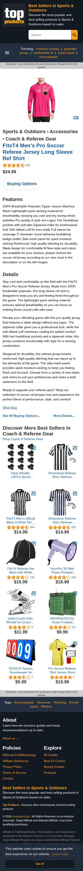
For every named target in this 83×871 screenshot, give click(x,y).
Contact (8, 778)
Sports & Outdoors (24, 131)
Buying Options (22, 183)
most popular (48, 56)
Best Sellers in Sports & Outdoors (35, 788)
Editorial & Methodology (19, 755)
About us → (11, 738)
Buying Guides (54, 766)
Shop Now (10, 407)
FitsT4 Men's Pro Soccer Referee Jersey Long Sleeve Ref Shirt (38, 151)
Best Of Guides (54, 761)
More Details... (64, 415)
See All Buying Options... (21, 415)
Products (50, 772)
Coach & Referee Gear (31, 139)
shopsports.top (21, 816)
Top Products (11, 805)
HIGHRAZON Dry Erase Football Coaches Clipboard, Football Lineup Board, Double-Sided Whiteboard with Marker (62, 620)
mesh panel (66, 53)
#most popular (24, 702)
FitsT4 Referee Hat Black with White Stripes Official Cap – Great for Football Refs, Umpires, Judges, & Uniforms (21, 570)
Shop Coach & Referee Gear (23, 439)
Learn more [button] (60, 854)
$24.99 (9, 171)
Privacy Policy (12, 766)
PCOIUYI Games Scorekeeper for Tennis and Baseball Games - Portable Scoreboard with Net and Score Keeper (20, 670)
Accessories (64, 131)
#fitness (46, 706)
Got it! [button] (40, 863)
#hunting (60, 702)
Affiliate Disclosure (15, 761)
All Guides (51, 755)
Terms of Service (14, 772)
